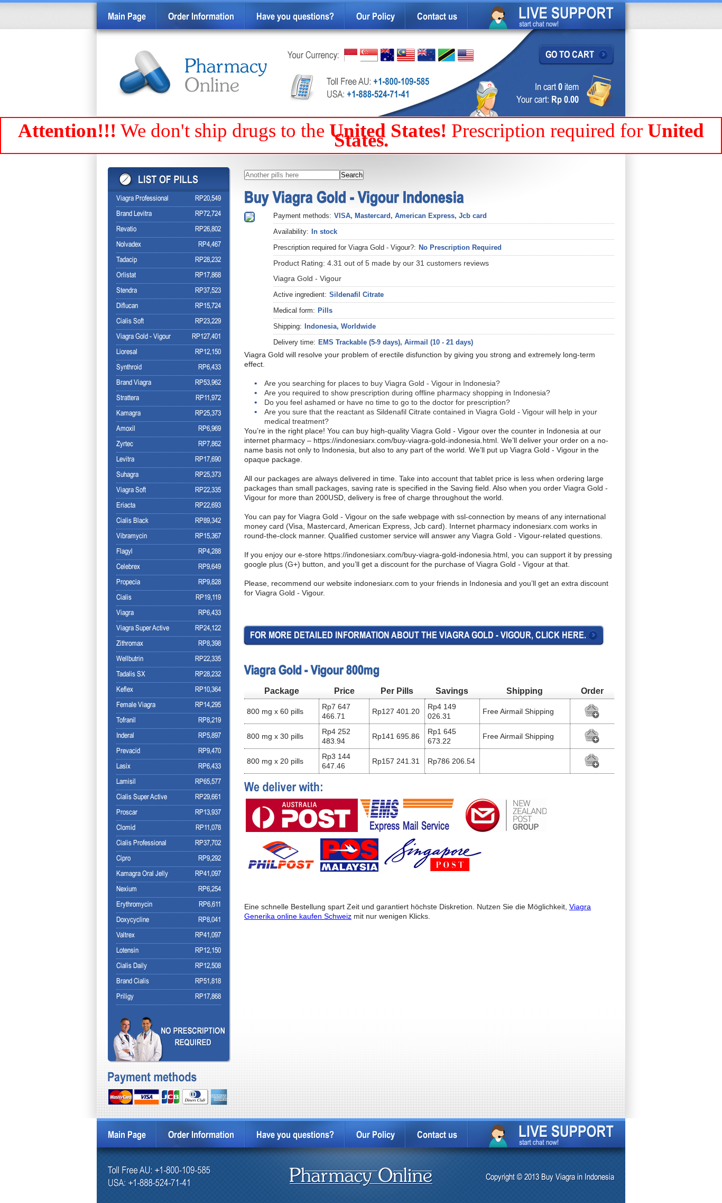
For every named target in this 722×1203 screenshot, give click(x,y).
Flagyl (124, 551)
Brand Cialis (132, 981)
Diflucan (127, 306)
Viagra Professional (142, 198)
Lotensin (127, 950)
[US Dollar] (466, 55)
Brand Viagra (133, 382)
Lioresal (126, 352)
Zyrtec (124, 444)
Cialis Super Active (141, 797)
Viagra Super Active (142, 628)
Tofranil (126, 720)
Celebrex (128, 567)
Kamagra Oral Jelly (142, 874)
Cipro (123, 858)
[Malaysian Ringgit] (406, 55)
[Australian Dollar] (387, 55)
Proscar (126, 812)
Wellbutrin (129, 659)
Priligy (125, 996)
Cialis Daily (131, 966)
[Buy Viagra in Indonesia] (193, 74)
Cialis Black (132, 521)
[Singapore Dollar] (369, 55)
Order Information (201, 17)
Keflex (124, 689)
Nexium (126, 889)
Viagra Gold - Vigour (143, 336)
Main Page (127, 17)
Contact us (437, 17)
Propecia (128, 582)
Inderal (125, 735)
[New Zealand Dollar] (427, 55)
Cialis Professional (141, 843)
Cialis (124, 597)
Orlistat (126, 275)
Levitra (125, 459)
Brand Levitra (134, 214)
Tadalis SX (130, 674)
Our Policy (375, 17)
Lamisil (126, 782)
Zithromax (129, 643)
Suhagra (127, 475)
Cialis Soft (130, 321)
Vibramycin (131, 536)
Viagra (125, 613)
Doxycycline (132, 920)
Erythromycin (134, 904)
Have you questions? (295, 17)
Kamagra (128, 413)
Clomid (125, 828)
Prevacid (128, 751)
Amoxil (125, 429)
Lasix (123, 766)
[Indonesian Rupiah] (350, 55)
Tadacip (126, 260)
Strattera (127, 398)
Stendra (126, 290)
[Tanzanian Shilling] (446, 55)
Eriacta (125, 505)
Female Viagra (135, 705)
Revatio (126, 229)
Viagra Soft (131, 490)
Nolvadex (128, 244)
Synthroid (129, 367)
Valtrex (125, 935)
